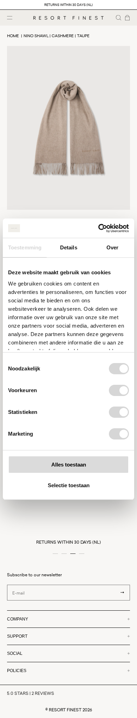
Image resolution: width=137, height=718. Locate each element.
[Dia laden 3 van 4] (72, 554)
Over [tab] (112, 247)
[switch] (119, 390)
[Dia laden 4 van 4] (81, 554)
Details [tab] (68, 247)
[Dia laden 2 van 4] (64, 554)
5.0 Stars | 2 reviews (30, 693)
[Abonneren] (122, 592)
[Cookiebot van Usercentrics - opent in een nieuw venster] (98, 228)
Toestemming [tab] (24, 247)
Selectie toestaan (69, 485)
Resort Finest (65, 710)
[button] (118, 17)
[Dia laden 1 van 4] (55, 554)
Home (13, 35)
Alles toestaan (68, 465)
